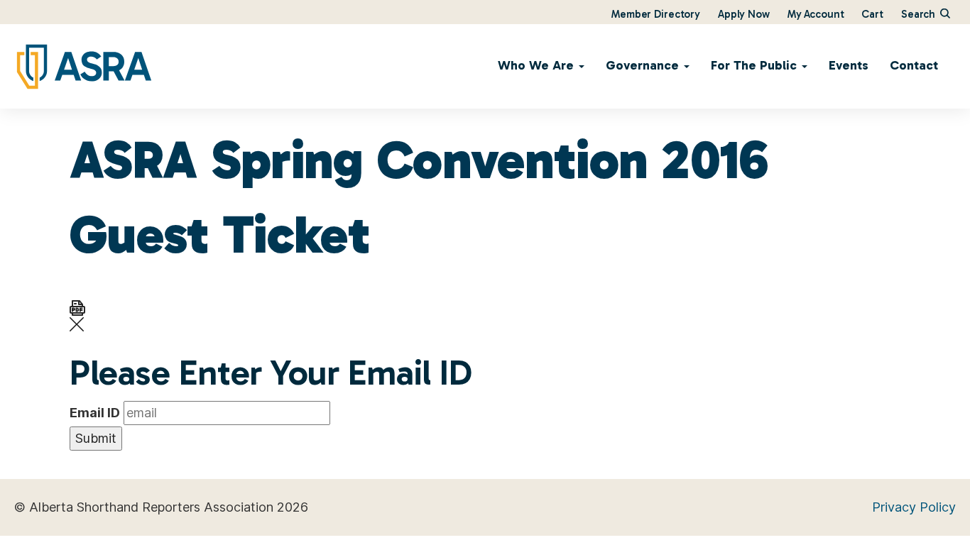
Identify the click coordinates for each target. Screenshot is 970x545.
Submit (95, 438)
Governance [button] (644, 65)
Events (848, 65)
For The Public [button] (755, 65)
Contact (914, 65)
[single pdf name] (77, 306)
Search (919, 14)
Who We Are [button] (537, 65)
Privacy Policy (914, 507)
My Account (816, 14)
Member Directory (655, 14)
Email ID (95, 412)
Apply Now (744, 14)
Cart (872, 14)
